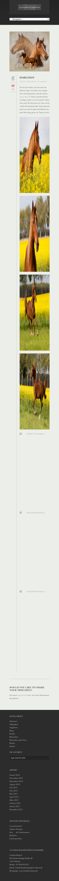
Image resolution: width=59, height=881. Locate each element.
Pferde (34, 81)
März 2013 (14, 800)
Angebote (13, 727)
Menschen (13, 737)
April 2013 (14, 797)
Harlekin (13, 835)
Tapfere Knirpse (16, 829)
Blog (29, 81)
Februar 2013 (15, 803)
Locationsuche (15, 826)
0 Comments (42, 81)
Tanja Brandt (25, 97)
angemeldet (22, 695)
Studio (12, 746)
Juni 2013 (13, 791)
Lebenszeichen (15, 839)
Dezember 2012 (16, 809)
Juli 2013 (13, 787)
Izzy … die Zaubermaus (19, 832)
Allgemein (13, 724)
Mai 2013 (13, 794)
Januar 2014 (14, 775)
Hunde (12, 734)
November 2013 (16, 778)
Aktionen (23, 81)
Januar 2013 (14, 806)
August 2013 (14, 784)
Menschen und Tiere (18, 740)
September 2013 (16, 781)
